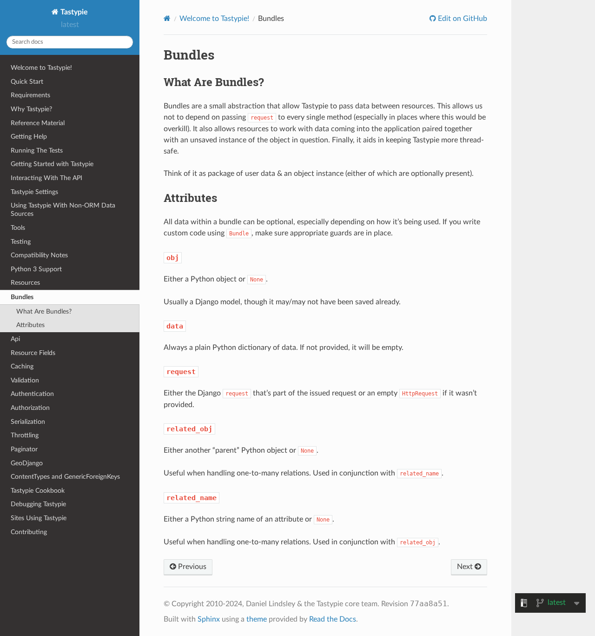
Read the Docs (332, 619)
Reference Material (38, 123)
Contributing (29, 532)
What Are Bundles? (44, 311)
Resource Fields (33, 352)
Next (466, 566)
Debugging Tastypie (38, 504)
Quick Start (27, 81)
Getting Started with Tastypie (52, 164)
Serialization (28, 421)
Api (15, 338)
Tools (18, 227)
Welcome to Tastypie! (41, 67)
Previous (191, 566)
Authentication (32, 393)
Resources (25, 282)
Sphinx (209, 619)
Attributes (30, 324)
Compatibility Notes (39, 255)
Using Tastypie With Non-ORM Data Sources (63, 209)
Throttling (25, 435)
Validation (25, 380)
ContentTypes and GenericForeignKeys (65, 476)
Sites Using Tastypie (38, 518)
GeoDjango (27, 463)
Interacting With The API (46, 177)
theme (256, 619)
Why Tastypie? (31, 109)
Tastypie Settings (34, 191)
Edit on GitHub (461, 18)
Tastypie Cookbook (38, 490)
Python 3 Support (36, 269)
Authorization (30, 407)
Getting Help (29, 136)
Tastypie (73, 12)
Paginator (24, 449)
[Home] (167, 18)
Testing (21, 241)
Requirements (30, 95)
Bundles (22, 297)
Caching (22, 366)
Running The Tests (37, 150)
